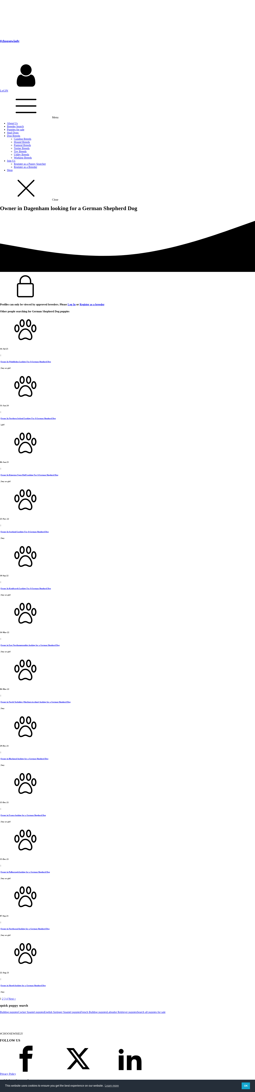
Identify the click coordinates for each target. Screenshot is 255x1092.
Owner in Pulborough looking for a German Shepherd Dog (25, 872)
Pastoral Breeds (22, 145)
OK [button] (246, 1085)
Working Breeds (23, 157)
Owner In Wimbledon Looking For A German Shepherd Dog (26, 362)
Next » (12, 998)
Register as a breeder (92, 304)
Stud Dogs (13, 132)
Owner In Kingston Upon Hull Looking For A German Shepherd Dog (29, 475)
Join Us (11, 160)
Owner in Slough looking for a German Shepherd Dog (23, 985)
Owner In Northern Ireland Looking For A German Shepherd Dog (28, 418)
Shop (10, 170)
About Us (12, 123)
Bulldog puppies (9, 1012)
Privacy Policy (8, 1073)
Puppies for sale (15, 129)
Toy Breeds (20, 151)
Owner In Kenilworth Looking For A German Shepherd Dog (26, 588)
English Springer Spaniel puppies (62, 1012)
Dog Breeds (13, 135)
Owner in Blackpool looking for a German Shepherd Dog (24, 759)
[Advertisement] (63, 54)
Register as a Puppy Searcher (30, 163)
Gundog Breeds (22, 138)
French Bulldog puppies (93, 1012)
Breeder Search (15, 126)
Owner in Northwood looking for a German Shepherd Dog (25, 929)
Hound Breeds (22, 142)
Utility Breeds (21, 154)
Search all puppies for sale (151, 1012)
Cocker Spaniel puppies (31, 1012)
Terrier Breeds (21, 148)
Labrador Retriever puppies (122, 1012)
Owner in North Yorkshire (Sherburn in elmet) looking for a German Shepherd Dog (36, 702)
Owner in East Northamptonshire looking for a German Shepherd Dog (30, 645)
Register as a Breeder (25, 167)
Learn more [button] (112, 1085)
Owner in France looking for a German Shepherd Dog (23, 815)
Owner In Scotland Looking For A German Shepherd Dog (25, 532)
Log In (72, 304)
